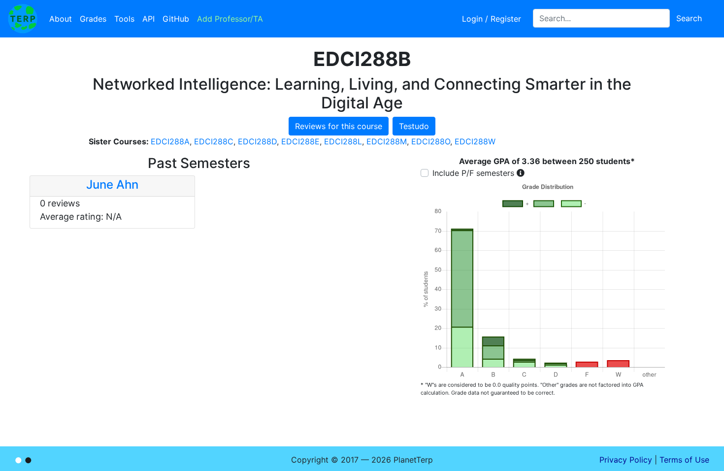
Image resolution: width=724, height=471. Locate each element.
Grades (93, 19)
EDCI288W (475, 141)
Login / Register (491, 19)
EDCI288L (343, 141)
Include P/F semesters (473, 173)
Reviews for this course (338, 126)
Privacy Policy (625, 460)
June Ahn (112, 184)
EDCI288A (170, 141)
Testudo (414, 126)
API (148, 19)
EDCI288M (386, 141)
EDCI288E (300, 141)
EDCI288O (430, 141)
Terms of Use (684, 460)
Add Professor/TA (230, 19)
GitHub (176, 19)
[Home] (22, 19)
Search (689, 18)
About (60, 19)
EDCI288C (213, 141)
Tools (124, 19)
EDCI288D (257, 141)
